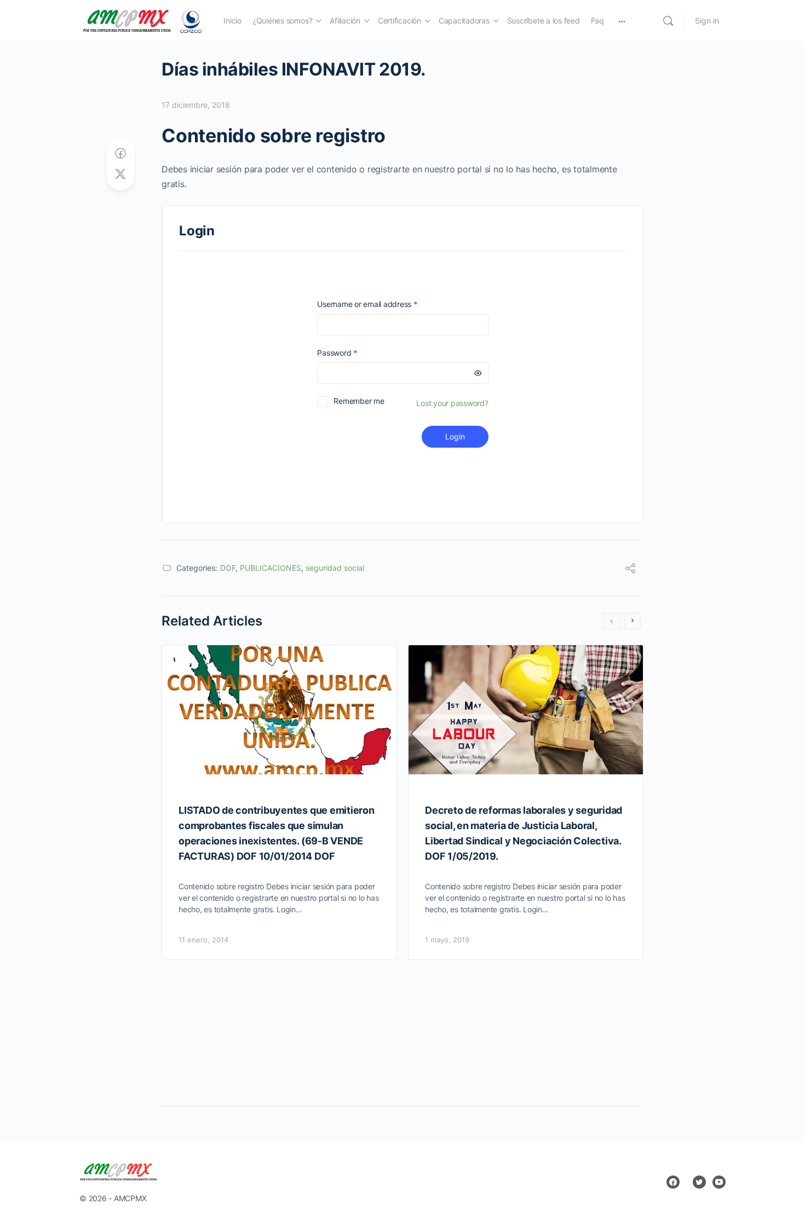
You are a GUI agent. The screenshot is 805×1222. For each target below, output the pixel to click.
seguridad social (335, 567)
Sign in (707, 20)
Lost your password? (452, 403)
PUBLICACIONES (270, 567)
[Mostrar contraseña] (478, 373)
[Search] (668, 20)
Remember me (359, 401)
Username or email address (383, 304)
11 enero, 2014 (203, 939)
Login (455, 436)
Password (352, 353)
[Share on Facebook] (120, 153)
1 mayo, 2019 (447, 939)
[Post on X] (120, 174)
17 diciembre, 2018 (196, 104)
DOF (227, 567)
